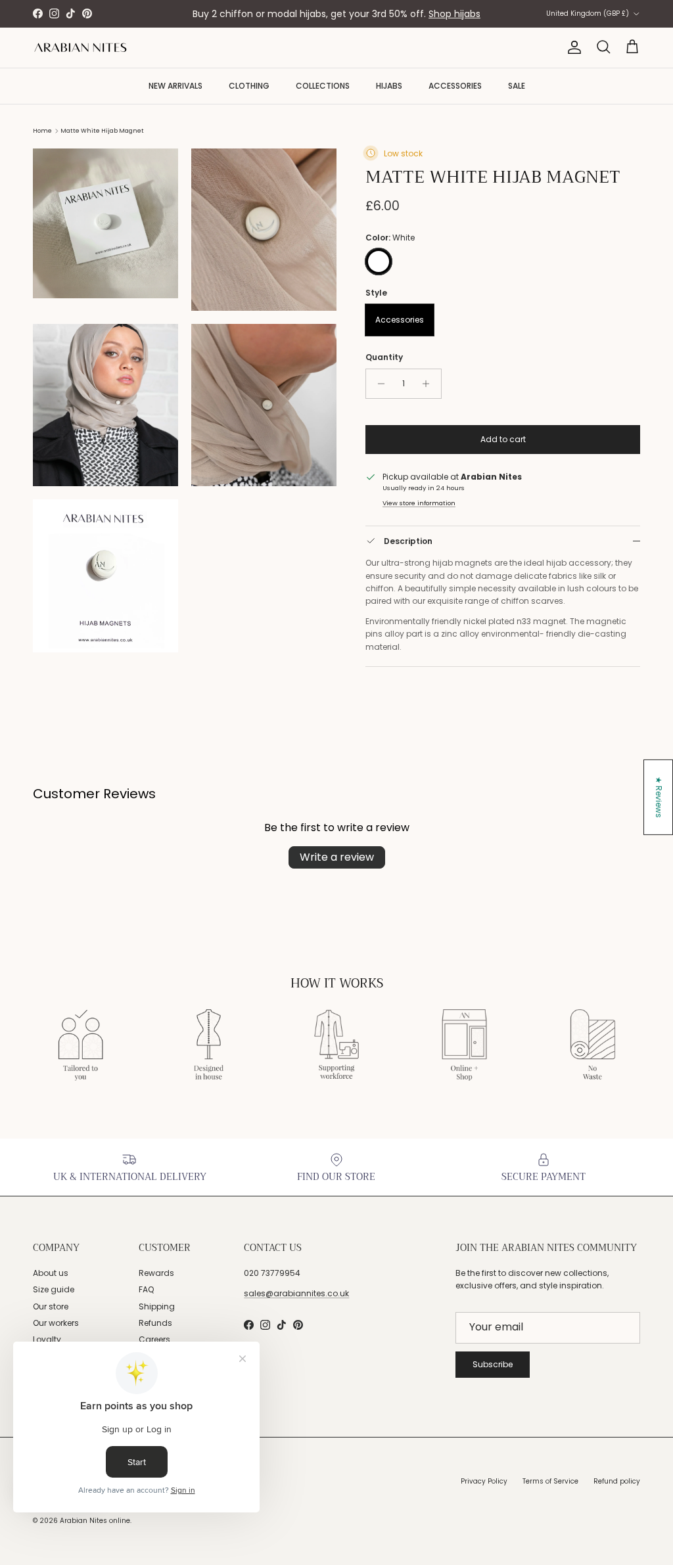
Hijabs (389, 85)
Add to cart (503, 439)
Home (42, 131)
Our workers (56, 1322)
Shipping (157, 1306)
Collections (323, 85)
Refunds (155, 1322)
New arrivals (175, 85)
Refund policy (616, 1481)
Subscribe (493, 1364)
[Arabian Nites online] (80, 48)
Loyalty (47, 1339)
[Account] (571, 47)
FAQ (146, 1289)
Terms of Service (550, 1481)
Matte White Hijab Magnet (102, 131)
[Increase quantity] (429, 383)
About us (50, 1273)
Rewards (156, 1273)
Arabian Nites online (95, 1521)
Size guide (53, 1289)
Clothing (249, 85)
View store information (419, 503)
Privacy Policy (484, 1481)
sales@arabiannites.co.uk (296, 1293)
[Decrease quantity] (377, 383)
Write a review (337, 857)
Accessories (455, 85)
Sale (516, 85)
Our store (50, 1306)
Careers (154, 1339)
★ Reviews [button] (658, 797)
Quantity (384, 357)
